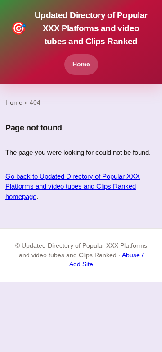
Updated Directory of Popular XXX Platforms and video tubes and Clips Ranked (79, 28)
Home (81, 64)
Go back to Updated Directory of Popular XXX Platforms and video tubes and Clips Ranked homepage (72, 186)
